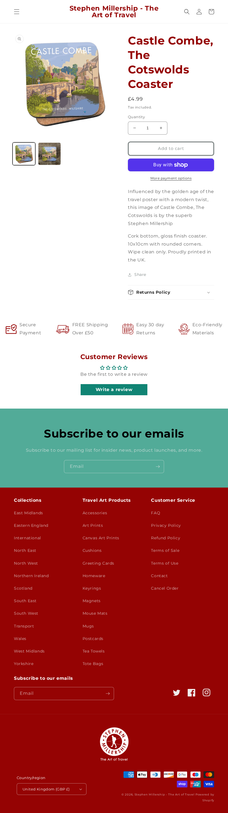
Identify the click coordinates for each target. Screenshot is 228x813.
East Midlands (28, 512)
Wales (20, 638)
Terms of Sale (165, 550)
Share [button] (140, 274)
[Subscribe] (158, 466)
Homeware (94, 575)
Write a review (114, 389)
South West (26, 613)
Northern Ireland (31, 575)
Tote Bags (93, 663)
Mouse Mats (95, 613)
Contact (159, 575)
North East (25, 550)
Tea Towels (94, 651)
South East (25, 600)
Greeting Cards (98, 563)
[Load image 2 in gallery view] (49, 153)
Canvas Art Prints (101, 537)
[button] (17, 12)
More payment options (171, 178)
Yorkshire (23, 663)
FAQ (155, 512)
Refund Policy (165, 537)
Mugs (88, 626)
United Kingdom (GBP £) (46, 789)
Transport (24, 626)
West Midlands (29, 651)
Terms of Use (164, 563)
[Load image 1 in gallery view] (24, 153)
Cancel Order (165, 588)
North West (26, 563)
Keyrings (92, 588)
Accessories (95, 512)
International (27, 537)
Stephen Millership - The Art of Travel (165, 794)
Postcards (93, 638)
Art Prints (93, 525)
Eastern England (31, 525)
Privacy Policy (166, 525)
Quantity (136, 117)
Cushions (92, 550)
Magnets (92, 600)
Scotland (23, 588)
